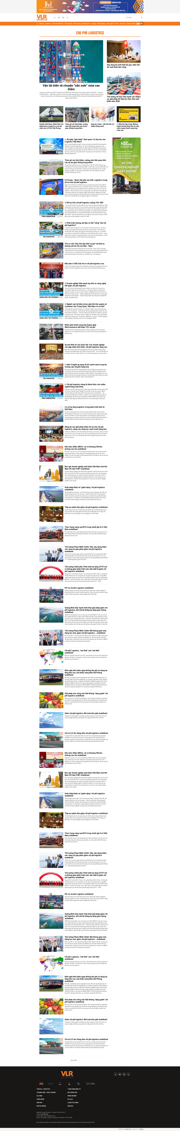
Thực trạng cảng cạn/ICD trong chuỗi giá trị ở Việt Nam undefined (86, 528)
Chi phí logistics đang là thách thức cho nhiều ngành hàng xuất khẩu (85, 385)
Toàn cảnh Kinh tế (57, 23)
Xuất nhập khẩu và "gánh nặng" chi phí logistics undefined (85, 488)
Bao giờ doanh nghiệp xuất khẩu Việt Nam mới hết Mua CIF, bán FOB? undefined (86, 467)
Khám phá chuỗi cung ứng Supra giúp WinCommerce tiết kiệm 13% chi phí (80, 326)
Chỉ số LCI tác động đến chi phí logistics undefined (86, 733)
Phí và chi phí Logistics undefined (79, 588)
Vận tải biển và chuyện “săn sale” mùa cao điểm (71, 87)
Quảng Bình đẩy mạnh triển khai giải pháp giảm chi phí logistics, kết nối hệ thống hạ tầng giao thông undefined (86, 610)
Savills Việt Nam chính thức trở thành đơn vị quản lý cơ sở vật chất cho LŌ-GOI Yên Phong (51, 126)
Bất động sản (86, 23)
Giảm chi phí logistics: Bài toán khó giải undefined (86, 713)
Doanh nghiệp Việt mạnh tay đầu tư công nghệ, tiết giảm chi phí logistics (85, 284)
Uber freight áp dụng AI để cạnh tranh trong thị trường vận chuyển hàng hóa (86, 365)
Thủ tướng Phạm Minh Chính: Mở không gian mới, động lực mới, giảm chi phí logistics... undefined (85, 632)
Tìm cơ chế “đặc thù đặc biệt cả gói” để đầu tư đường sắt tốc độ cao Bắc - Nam (85, 245)
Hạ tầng (93, 23)
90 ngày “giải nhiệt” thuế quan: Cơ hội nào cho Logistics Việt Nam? (85, 140)
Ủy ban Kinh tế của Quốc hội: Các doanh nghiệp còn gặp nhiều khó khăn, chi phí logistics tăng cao (86, 346)
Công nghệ (109, 23)
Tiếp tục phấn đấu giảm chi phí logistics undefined (86, 507)
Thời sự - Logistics (45, 23)
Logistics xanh (130, 23)
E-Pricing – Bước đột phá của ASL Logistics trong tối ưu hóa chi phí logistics (86, 181)
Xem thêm (74, 1060)
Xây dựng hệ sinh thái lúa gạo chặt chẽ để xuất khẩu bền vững (123, 66)
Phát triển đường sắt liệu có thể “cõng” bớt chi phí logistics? (85, 224)
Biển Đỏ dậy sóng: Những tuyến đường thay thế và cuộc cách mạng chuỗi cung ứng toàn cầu (128, 127)
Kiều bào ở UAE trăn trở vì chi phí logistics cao (84, 263)
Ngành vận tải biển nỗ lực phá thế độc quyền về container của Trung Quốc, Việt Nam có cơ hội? (86, 305)
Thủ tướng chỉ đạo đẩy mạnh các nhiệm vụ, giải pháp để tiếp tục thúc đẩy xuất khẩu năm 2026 (124, 99)
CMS (128, 1129)
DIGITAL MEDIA (41, 1106)
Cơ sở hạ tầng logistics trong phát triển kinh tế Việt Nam (84, 408)
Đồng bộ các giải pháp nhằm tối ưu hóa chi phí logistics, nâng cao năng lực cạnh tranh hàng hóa (86, 428)
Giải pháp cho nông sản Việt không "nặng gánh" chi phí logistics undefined (86, 694)
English (70, 1106)
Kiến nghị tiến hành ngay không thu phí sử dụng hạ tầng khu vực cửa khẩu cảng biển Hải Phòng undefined (86, 672)
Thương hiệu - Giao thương (72, 23)
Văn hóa (122, 23)
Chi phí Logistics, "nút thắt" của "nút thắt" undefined (82, 651)
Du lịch (116, 23)
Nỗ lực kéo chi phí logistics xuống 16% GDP (85, 202)
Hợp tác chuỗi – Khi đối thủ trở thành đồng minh (102, 125)
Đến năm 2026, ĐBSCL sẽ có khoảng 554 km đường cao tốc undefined (83, 448)
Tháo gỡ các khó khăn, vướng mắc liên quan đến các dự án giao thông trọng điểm (76, 126)
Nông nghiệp (101, 23)
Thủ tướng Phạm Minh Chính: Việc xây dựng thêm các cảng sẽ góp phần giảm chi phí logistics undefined (85, 549)
